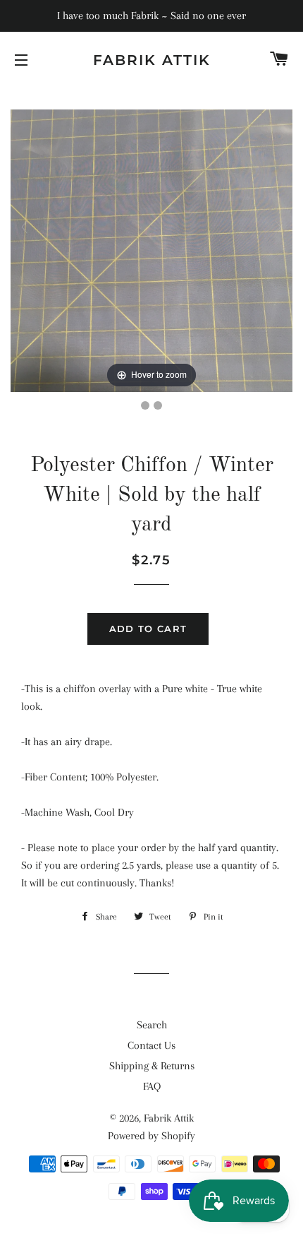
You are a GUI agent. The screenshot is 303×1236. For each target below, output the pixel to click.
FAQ (152, 1086)
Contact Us (151, 1045)
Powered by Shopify (151, 1135)
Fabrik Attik (152, 60)
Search (152, 1024)
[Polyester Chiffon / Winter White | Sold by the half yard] (145, 405)
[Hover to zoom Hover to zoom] (151, 250)
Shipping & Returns (151, 1065)
